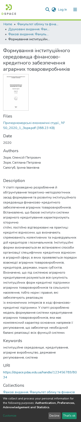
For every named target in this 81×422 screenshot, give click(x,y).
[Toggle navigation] (75, 9)
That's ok (69, 416)
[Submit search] (47, 9)
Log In (63, 9)
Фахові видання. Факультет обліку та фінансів (29, 34)
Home (7, 24)
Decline (54, 416)
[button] (53, 9)
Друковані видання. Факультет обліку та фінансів (29, 29)
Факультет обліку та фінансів (38, 24)
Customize (9, 416)
